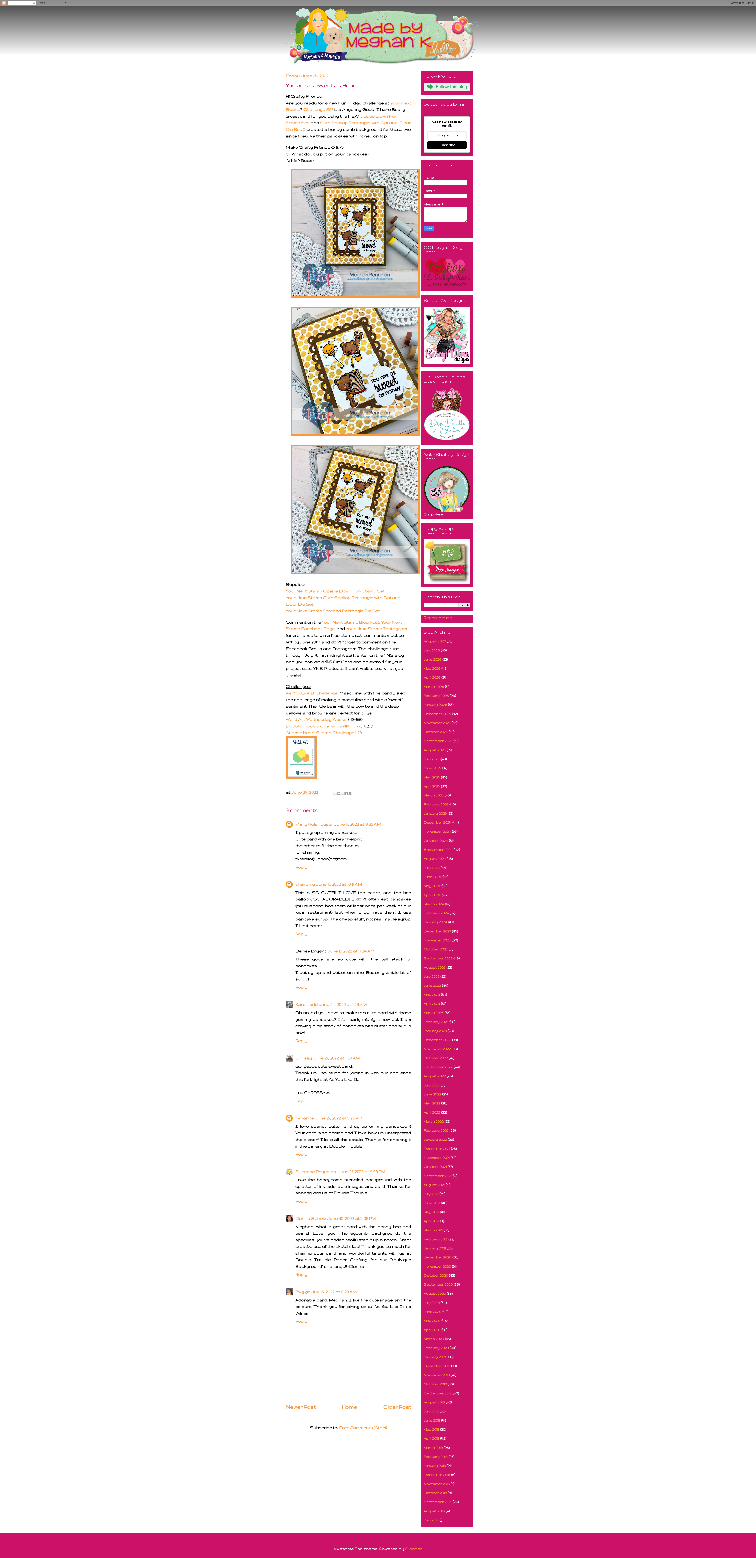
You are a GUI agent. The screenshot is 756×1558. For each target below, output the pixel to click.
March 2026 (434, 686)
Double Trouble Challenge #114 (318, 726)
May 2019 (431, 1429)
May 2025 (432, 777)
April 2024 (432, 895)
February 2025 (436, 804)
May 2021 (431, 1212)
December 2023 (437, 931)
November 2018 (437, 1484)
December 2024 (437, 822)
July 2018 (431, 1520)
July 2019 (431, 1411)
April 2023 (432, 1003)
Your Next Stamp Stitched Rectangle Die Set (333, 610)
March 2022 (434, 1121)
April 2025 (432, 786)
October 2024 (436, 840)
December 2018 (437, 1474)
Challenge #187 (318, 109)
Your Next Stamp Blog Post (350, 622)
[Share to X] (343, 793)
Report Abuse (438, 617)
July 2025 (431, 759)
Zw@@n (302, 1291)
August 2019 (434, 1402)
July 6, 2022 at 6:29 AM (334, 1291)
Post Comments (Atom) (363, 1427)
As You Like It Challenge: (312, 693)
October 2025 (436, 732)
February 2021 (435, 1239)
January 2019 (435, 1465)
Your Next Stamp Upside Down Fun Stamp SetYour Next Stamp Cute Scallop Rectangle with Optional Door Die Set (344, 597)
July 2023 (431, 976)
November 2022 (437, 1049)
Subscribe (446, 145)
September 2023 (438, 958)
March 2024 (434, 904)
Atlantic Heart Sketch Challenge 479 (324, 732)
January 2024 (435, 922)
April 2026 (432, 677)
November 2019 (437, 1375)
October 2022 (436, 1058)
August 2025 (435, 750)
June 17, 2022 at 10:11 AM (339, 884)
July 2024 (432, 867)
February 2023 (436, 1022)
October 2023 (436, 949)
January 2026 (435, 704)
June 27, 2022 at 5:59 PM (361, 1171)
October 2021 (435, 1166)
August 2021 (434, 1185)
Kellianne (304, 1118)
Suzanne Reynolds (316, 1171)
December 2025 (437, 713)
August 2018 (434, 1511)
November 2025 (437, 723)
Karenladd (306, 1004)
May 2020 (432, 1320)
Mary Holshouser (314, 824)
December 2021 (437, 1148)
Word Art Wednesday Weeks (316, 719)
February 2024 (436, 913)
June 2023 (432, 985)
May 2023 (432, 994)
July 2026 (432, 650)
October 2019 (435, 1384)
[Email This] (335, 793)
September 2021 (437, 1176)
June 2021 (432, 1203)
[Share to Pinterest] (350, 793)
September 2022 (438, 1067)
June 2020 (432, 1311)
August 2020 (435, 1293)
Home (349, 1407)
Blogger (413, 1548)
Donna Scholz (310, 1218)
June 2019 (432, 1420)
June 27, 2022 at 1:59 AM (336, 1058)
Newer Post (301, 1407)
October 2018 (435, 1493)
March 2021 (433, 1230)
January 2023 (435, 1031)
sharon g (305, 884)
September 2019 (438, 1393)
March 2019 (433, 1447)
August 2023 (435, 967)
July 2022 (432, 1085)
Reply (301, 867)
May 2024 (432, 886)
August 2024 (435, 858)
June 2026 (432, 659)
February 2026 (436, 695)
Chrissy (303, 1058)
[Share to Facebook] (346, 793)
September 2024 (438, 849)
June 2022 (432, 1094)
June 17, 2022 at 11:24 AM (350, 951)
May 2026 (432, 668)
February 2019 (436, 1456)
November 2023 (437, 940)
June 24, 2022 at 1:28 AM (343, 1004)
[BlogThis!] (339, 793)
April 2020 (432, 1330)
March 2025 (434, 795)
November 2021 (437, 1157)
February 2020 (436, 1348)
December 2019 (437, 1366)
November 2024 (437, 831)
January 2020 (435, 1357)
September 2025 (438, 741)
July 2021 (431, 1194)
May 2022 (432, 1103)
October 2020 (436, 1275)
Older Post (397, 1407)
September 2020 (438, 1284)
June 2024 (432, 877)
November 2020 (437, 1266)
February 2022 (436, 1130)
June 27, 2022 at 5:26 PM (338, 1118)
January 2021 (435, 1248)
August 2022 (435, 1076)
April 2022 (432, 1112)
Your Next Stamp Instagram (376, 628)
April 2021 (431, 1221)
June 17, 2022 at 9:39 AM (357, 824)
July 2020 (432, 1302)
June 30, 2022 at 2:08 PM (351, 1218)
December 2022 (437, 1040)
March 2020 (434, 1339)
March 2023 (434, 1012)
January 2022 (435, 1139)
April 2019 (431, 1438)
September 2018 (438, 1502)
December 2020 (437, 1257)
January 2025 (435, 813)
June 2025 (432, 768)
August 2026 (435, 641)
